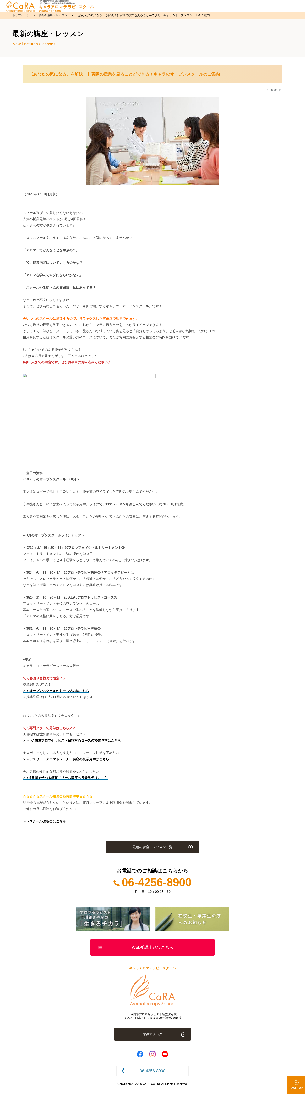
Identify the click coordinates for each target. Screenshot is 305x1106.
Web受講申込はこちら (152, 947)
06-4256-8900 (157, 882)
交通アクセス (152, 1034)
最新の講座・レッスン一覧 (152, 847)
